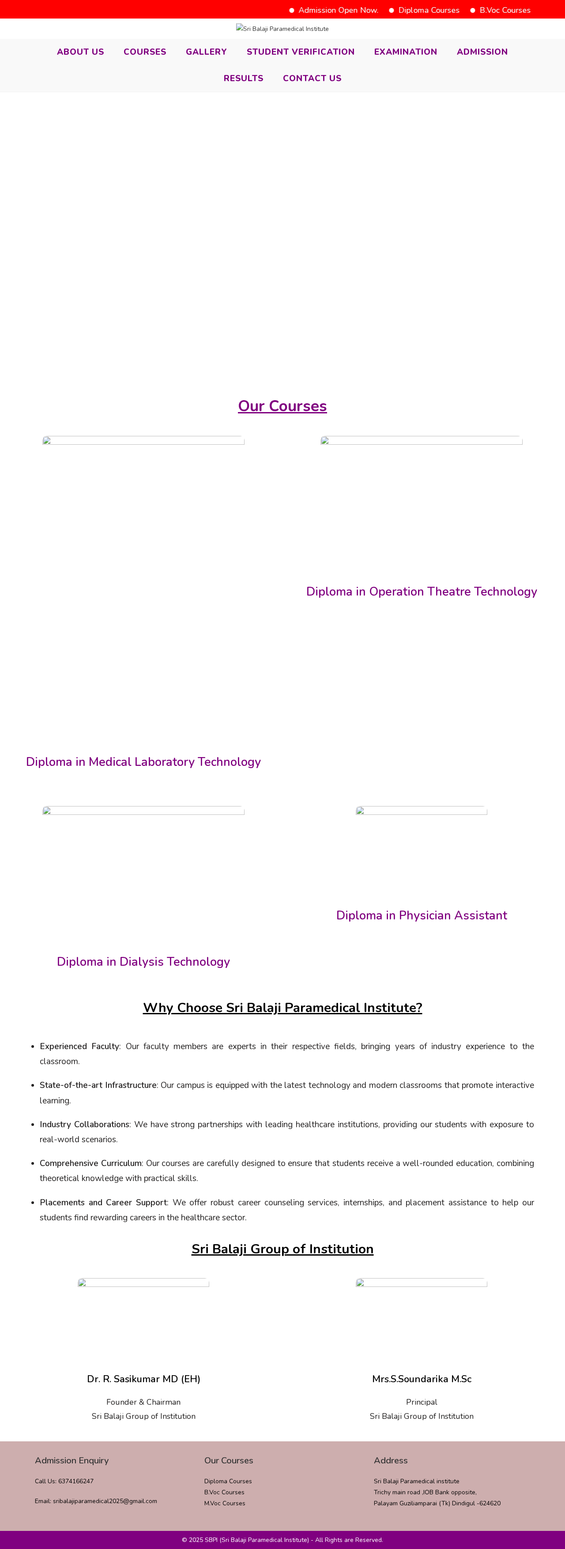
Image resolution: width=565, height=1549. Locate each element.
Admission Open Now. (323, 10)
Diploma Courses (413, 10)
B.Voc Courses (489, 10)
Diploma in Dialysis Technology (143, 962)
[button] (282, 364)
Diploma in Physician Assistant (421, 916)
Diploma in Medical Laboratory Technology (143, 762)
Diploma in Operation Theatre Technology (421, 592)
